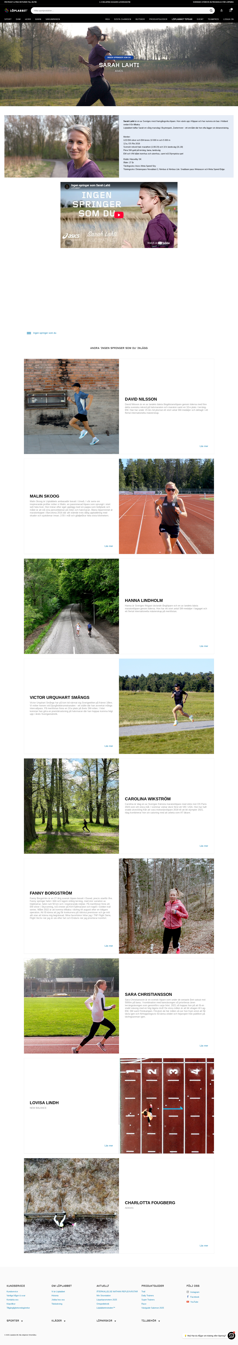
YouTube (194, 1302)
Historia (55, 1295)
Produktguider (158, 19)
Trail (143, 1291)
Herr (28, 19)
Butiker (140, 19)
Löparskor (104, 1320)
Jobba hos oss (58, 1299)
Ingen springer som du (44, 333)
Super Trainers (148, 1299)
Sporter (13, 1320)
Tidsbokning (57, 1304)
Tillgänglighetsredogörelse (18, 1308)
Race (143, 1304)
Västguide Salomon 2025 (152, 1308)
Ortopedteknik (103, 1304)
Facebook (194, 1297)
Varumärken (53, 19)
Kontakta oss (12, 1299)
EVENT (200, 19)
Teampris (213, 19)
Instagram (194, 1292)
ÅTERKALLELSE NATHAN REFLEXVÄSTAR (117, 1291)
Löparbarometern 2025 (107, 1299)
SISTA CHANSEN (122, 19)
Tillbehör (148, 1320)
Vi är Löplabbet (58, 1291)
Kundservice (12, 1291)
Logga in (228, 19)
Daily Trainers (147, 1295)
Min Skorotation (104, 1295)
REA (107, 19)
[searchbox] (121, 10)
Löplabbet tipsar (182, 19)
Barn (38, 19)
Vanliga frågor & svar (16, 1295)
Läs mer (204, 446)
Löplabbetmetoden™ (106, 1308)
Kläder (57, 1320)
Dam (18, 19)
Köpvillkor (11, 1304)
